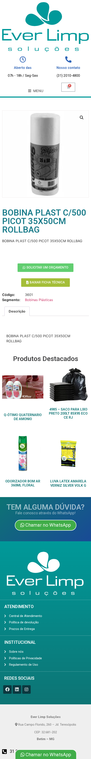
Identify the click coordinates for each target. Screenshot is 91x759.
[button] (35, 90)
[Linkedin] (17, 689)
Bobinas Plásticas (39, 300)
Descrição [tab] (17, 311)
